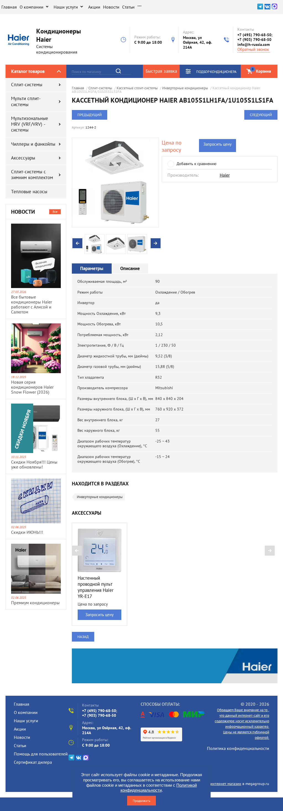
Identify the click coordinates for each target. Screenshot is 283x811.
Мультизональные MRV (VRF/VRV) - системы (29, 124)
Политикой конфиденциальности (158, 788)
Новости (111, 7)
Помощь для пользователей (41, 754)
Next (156, 243)
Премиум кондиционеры (35, 602)
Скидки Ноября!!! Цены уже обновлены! (34, 464)
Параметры (91, 268)
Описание (130, 268)
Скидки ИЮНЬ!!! (27, 532)
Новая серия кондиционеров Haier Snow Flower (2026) (32, 387)
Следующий (261, 115)
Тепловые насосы (29, 192)
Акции (94, 7)
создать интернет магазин (218, 783)
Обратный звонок (253, 49)
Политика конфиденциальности (238, 748)
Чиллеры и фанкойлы (33, 144)
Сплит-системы (26, 85)
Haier (225, 175)
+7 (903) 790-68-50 (254, 39)
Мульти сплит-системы (26, 101)
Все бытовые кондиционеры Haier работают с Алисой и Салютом (31, 304)
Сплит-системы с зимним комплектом (32, 174)
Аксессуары (23, 158)
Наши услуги (66, 7)
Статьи (128, 7)
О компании (31, 7)
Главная (9, 7)
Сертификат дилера (33, 762)
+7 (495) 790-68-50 (254, 34)
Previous (77, 243)
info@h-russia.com (253, 44)
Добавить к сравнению (196, 163)
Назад (83, 636)
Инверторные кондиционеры (100, 497)
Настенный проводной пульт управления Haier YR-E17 (96, 587)
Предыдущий (89, 115)
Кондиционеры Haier (58, 35)
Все (55, 212)
